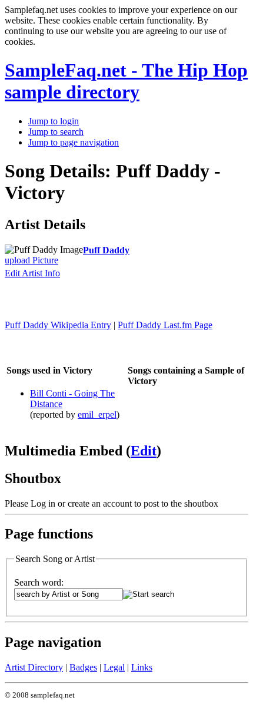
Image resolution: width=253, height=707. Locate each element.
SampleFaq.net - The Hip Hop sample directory (126, 81)
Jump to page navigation (73, 142)
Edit (144, 450)
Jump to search (56, 132)
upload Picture (31, 260)
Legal (114, 667)
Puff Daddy (106, 250)
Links (141, 667)
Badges (83, 667)
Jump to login (53, 121)
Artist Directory (34, 667)
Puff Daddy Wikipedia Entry (58, 325)
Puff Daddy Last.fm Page (165, 325)
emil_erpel (97, 414)
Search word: (39, 582)
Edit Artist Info (32, 273)
